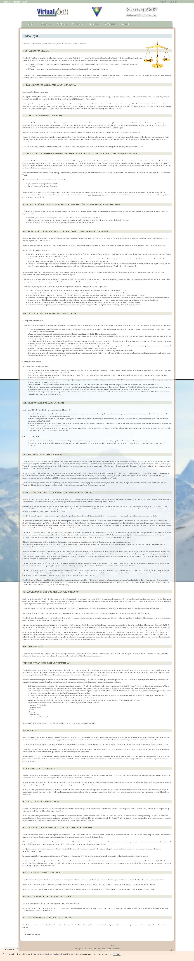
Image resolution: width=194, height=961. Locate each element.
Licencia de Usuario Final (31, 934)
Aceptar (117, 954)
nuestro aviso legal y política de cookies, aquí (55, 954)
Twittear (113, 945)
